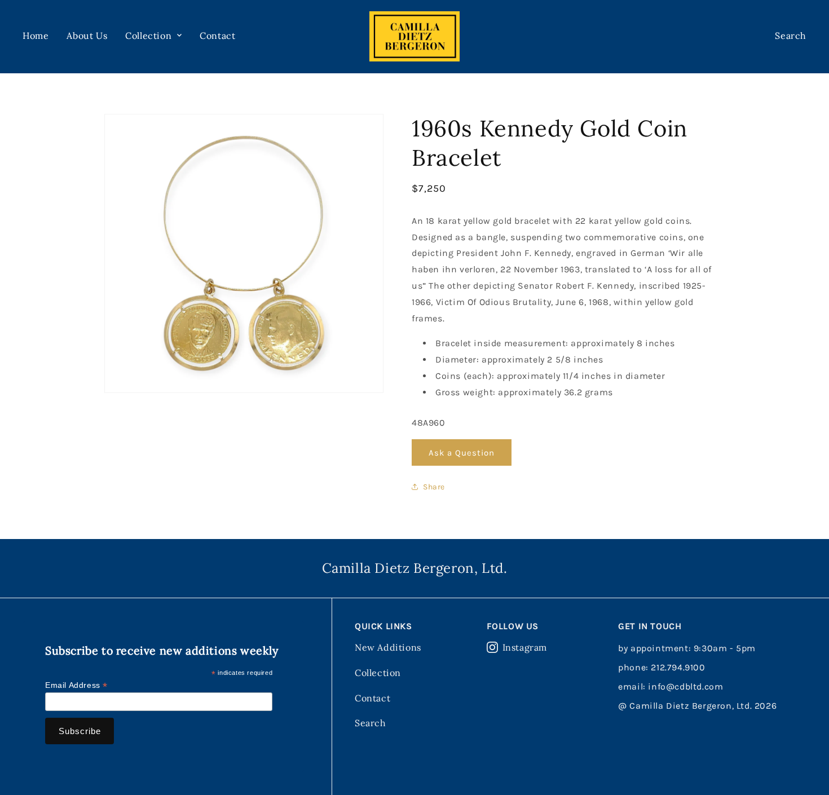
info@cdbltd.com (685, 686)
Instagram (524, 647)
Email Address (76, 685)
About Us (87, 35)
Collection (378, 672)
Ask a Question (462, 453)
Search (370, 722)
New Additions (388, 647)
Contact (217, 35)
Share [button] (434, 487)
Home (35, 35)
